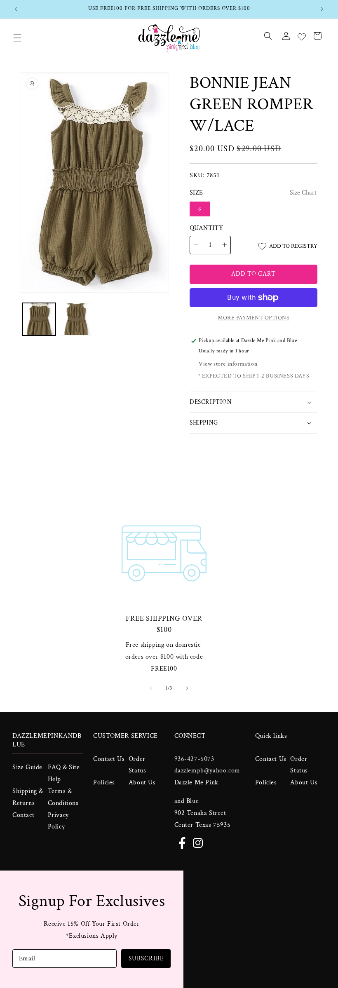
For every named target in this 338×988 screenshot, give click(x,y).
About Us (142, 782)
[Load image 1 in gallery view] (39, 319)
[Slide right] (187, 688)
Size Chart (303, 192)
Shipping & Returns (27, 797)
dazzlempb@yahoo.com (207, 770)
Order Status (137, 765)
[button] (17, 38)
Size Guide (27, 767)
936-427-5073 (194, 759)
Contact (23, 815)
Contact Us (108, 759)
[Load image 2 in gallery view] (76, 319)
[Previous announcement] (16, 9)
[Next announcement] (322, 9)
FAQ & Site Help (64, 773)
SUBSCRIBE (146, 958)
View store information (228, 364)
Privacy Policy (58, 821)
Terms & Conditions (63, 797)
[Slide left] (151, 688)
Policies (104, 782)
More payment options (253, 318)
